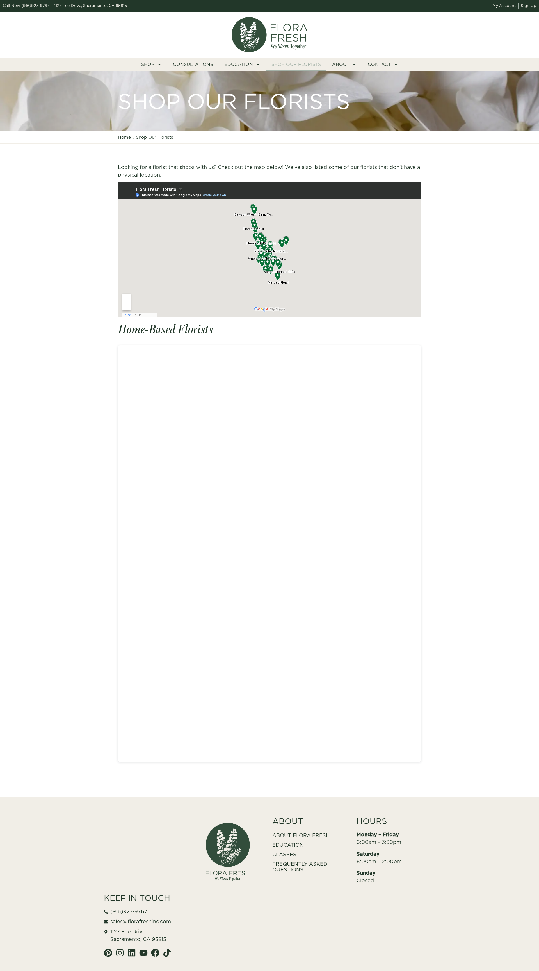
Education (238, 64)
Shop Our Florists (296, 64)
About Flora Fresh (301, 835)
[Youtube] (143, 953)
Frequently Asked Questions (299, 866)
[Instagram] (120, 953)
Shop (147, 64)
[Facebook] (155, 953)
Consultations (193, 64)
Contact (379, 64)
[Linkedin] (131, 953)
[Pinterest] (108, 953)
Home (124, 137)
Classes (284, 854)
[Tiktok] (167, 953)
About (340, 64)
